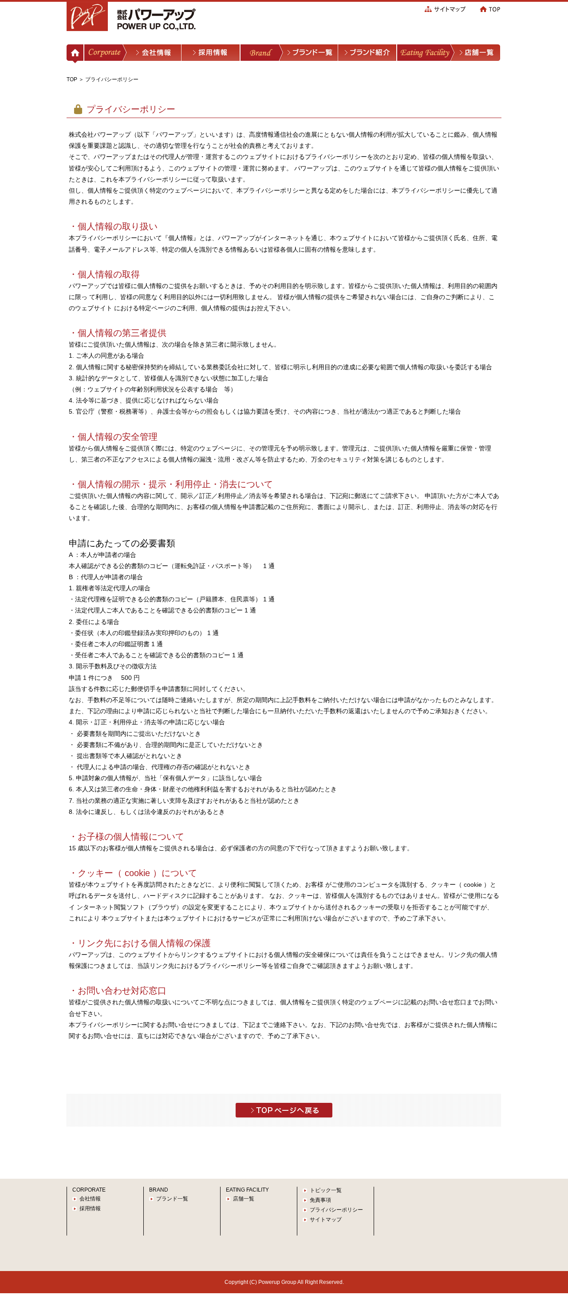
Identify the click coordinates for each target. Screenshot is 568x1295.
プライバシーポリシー (336, 1210)
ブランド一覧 (172, 1199)
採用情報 (90, 1208)
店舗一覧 (243, 1199)
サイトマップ (326, 1219)
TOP (72, 79)
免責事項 (320, 1200)
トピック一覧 (326, 1190)
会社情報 (90, 1199)
